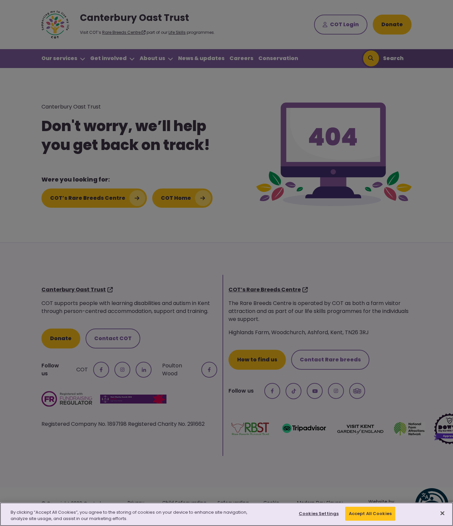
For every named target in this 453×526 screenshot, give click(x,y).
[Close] (442, 513)
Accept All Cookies (370, 513)
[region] (226, 514)
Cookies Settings (319, 513)
